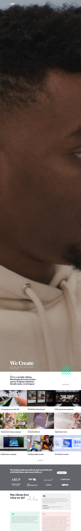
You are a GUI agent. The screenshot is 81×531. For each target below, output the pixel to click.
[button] (69, 3)
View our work (65, 384)
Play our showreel (14, 368)
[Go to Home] (12, 3)
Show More (40, 460)
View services (61, 472)
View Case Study (46, 508)
